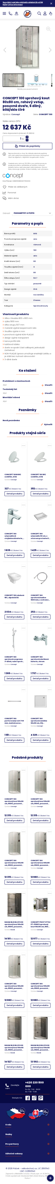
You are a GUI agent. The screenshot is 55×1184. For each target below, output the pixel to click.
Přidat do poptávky (29, 146)
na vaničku (38, 295)
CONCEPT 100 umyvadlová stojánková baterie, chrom (14, 536)
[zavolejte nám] (11, 13)
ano (35, 239)
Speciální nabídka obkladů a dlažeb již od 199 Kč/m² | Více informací (23, 3)
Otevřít (48, 385)
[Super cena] (23, 445)
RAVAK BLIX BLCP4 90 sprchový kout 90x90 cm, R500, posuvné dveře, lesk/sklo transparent (14, 924)
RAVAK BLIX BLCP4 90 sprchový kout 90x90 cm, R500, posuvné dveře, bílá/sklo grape (14, 1047)
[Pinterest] (40, 1098)
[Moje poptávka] (50, 13)
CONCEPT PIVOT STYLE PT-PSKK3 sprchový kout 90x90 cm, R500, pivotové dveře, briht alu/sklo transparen (40, 924)
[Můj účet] (44, 13)
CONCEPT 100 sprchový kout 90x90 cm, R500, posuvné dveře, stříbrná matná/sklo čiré (14, 801)
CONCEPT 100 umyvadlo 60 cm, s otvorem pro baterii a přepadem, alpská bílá (40, 536)
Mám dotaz (13, 198)
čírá (35, 289)
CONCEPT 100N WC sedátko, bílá (13, 475)
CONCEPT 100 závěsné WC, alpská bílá (14, 596)
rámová (37, 244)
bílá (35, 233)
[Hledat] (39, 13)
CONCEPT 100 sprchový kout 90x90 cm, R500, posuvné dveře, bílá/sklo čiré (14, 862)
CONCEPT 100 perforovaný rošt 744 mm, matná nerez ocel (14, 720)
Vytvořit (48, 424)
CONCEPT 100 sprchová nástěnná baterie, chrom (40, 659)
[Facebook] (28, 1098)
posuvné (37, 283)
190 (34, 250)
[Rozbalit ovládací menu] (50, 1178)
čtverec (36, 300)
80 (34, 261)
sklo (35, 256)
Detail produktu (14, 493)
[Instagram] (35, 1098)
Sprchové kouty (40, 306)
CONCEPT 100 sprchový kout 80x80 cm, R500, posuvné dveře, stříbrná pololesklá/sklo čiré (14, 986)
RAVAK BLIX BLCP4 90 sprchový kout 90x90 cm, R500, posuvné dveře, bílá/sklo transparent (40, 1047)
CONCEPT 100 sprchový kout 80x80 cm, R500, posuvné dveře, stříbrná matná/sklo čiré (40, 862)
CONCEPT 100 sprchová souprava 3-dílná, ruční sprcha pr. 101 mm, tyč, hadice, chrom (14, 659)
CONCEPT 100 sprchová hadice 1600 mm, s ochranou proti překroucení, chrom (40, 597)
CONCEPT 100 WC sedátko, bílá (38, 475)
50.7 (35, 278)
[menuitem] (13, 80)
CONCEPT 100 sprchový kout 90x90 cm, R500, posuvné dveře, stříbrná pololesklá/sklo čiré (40, 801)
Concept (15, 114)
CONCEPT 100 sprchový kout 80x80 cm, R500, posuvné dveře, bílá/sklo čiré (40, 986)
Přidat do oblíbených (17, 187)
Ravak (13, 930)
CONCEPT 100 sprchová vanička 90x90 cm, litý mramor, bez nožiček (40, 720)
